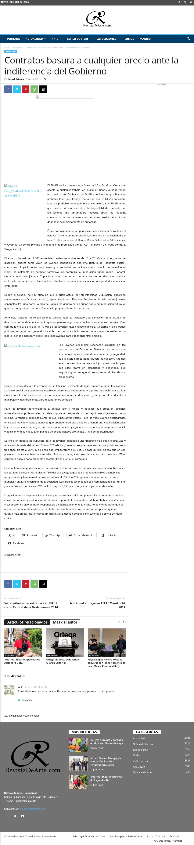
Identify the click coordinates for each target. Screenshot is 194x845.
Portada (13, 39)
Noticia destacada (143, 744)
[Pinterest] (25, 89)
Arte (55, 39)
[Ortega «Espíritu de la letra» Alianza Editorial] (65, 642)
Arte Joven (17, 47)
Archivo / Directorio (156, 836)
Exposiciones (106, 39)
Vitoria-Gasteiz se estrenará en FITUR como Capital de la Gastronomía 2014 (31, 605)
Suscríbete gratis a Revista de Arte (126, 836)
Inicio (6, 47)
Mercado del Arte (142, 772)
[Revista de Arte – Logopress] (97, 19)
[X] (185, 2)
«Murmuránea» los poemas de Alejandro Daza (22, 661)
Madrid (145, 39)
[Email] (43, 89)
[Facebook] (179, 2)
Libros (129, 39)
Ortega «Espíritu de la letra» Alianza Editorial (62, 661)
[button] (188, 39)
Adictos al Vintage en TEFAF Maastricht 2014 (97, 605)
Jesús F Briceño (16, 78)
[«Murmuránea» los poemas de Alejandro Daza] (23, 642)
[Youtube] (191, 2)
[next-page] (124, 622)
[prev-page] (119, 622)
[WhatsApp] (34, 89)
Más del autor (65, 622)
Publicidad (175, 836)
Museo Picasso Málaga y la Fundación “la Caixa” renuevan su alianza (106, 761)
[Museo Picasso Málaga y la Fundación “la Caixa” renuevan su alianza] (78, 763)
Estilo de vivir (77, 39)
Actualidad (34, 39)
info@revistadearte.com (33, 808)
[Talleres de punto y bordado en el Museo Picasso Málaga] (78, 745)
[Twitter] (17, 89)
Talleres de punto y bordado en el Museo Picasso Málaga (106, 741)
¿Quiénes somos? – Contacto (168, 840)
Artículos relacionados (27, 622)
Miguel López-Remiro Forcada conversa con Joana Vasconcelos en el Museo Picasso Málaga (106, 663)
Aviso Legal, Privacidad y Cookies (89, 836)
